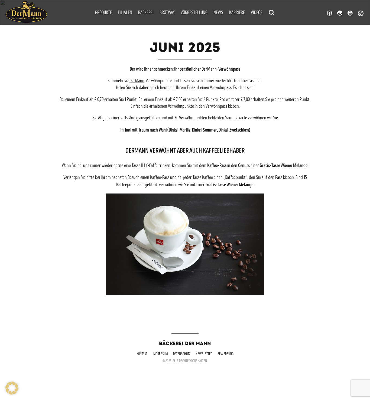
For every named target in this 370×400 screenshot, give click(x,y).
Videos (256, 13)
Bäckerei (146, 13)
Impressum (160, 354)
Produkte (103, 13)
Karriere (237, 13)
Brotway (167, 13)
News (218, 13)
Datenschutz (181, 354)
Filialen (125, 13)
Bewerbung (225, 354)
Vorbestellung (194, 13)
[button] (12, 388)
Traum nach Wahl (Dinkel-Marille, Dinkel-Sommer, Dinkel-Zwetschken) (194, 130)
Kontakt (142, 354)
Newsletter (204, 354)
